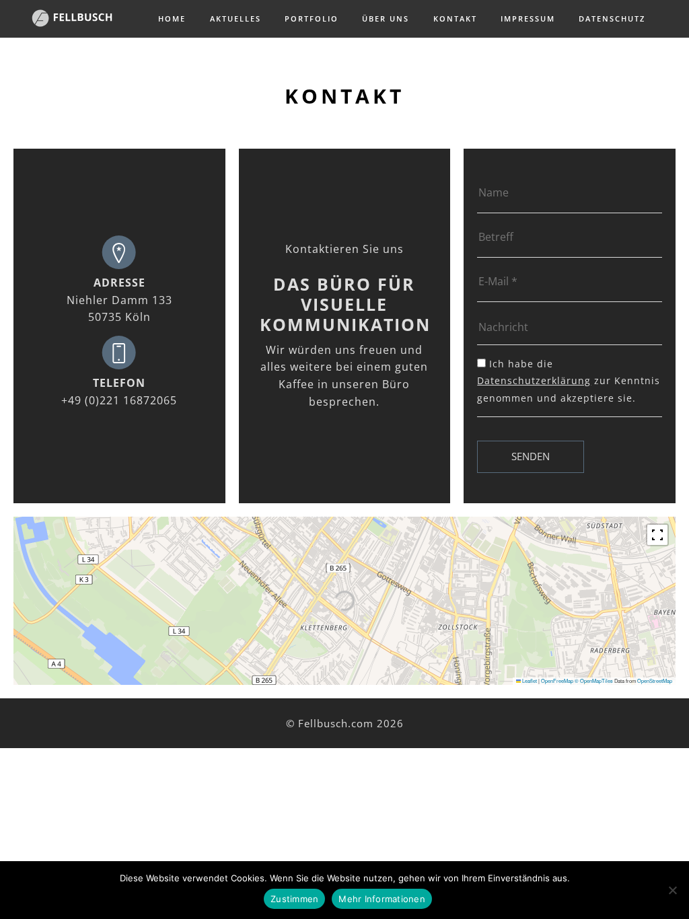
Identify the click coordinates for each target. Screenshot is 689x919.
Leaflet (529, 680)
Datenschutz (612, 18)
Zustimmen (294, 898)
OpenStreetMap (654, 680)
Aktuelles (235, 18)
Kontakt (455, 18)
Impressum (528, 18)
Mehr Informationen (381, 898)
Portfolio (311, 18)
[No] (672, 890)
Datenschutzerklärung (534, 380)
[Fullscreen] (657, 535)
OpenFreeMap (557, 680)
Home (172, 18)
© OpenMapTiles (594, 680)
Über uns (385, 18)
